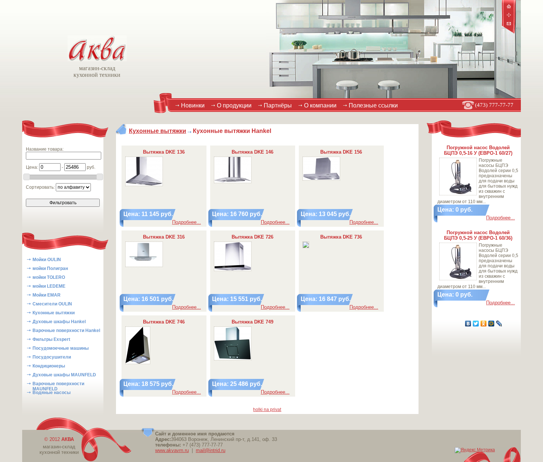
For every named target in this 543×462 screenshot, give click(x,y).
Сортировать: (41, 187)
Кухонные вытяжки (157, 131)
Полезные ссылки (373, 105)
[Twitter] (476, 323)
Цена (31, 167)
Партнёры (278, 105)
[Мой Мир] (491, 323)
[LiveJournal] (499, 323)
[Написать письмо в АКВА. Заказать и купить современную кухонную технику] (509, 24)
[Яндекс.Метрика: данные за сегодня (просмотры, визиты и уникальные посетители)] (475, 450)
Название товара (44, 149)
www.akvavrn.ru (172, 450)
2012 (61, 439)
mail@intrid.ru (210, 450)
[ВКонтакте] (468, 323)
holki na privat (267, 409)
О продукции (234, 105)
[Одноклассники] (484, 323)
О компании (320, 105)
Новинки (193, 105)
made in (478, 438)
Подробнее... (186, 222)
